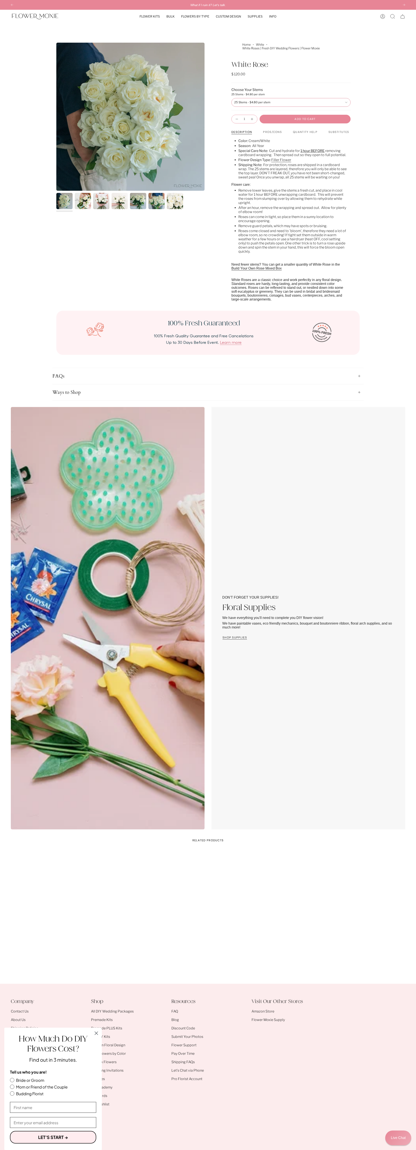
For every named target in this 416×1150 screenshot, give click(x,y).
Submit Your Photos (187, 1037)
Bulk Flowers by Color (108, 1053)
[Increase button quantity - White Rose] (252, 119)
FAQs (58, 376)
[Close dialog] (96, 1033)
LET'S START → (53, 1137)
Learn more (231, 342)
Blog (175, 1020)
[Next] (404, 5)
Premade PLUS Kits (106, 1028)
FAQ (174, 1011)
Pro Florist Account (186, 1079)
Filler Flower (281, 160)
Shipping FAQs (183, 1062)
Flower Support (184, 1045)
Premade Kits (102, 1020)
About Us (18, 1020)
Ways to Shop (66, 392)
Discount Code (183, 1028)
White (260, 44)
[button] (149, 16)
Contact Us (20, 1011)
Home (246, 44)
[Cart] (403, 16)
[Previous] (12, 5)
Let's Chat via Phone (187, 1070)
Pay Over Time (183, 1053)
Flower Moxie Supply (268, 1020)
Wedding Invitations (107, 1070)
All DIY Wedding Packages (112, 1011)
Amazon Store (263, 1011)
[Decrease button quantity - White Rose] (236, 119)
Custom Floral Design (108, 1045)
